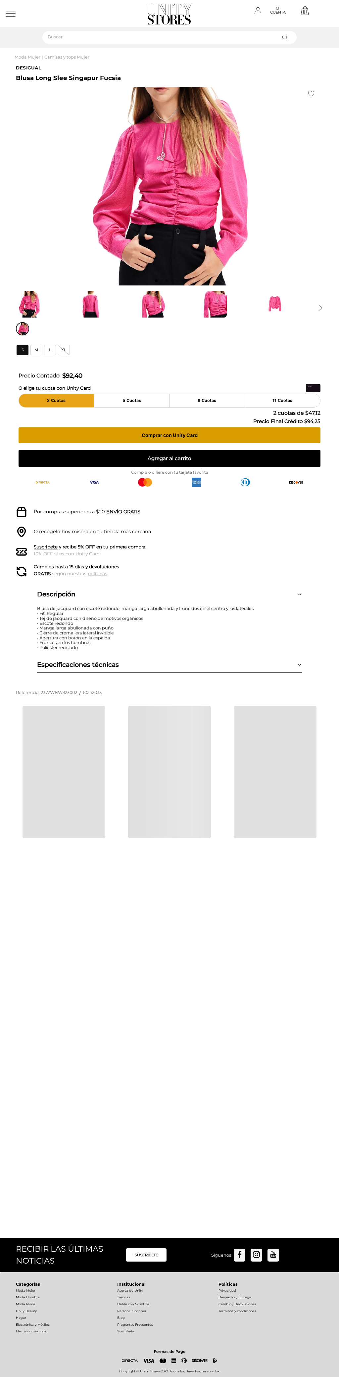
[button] (22, 350)
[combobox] (169, 37)
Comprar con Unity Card (170, 435)
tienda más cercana (127, 532)
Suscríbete (46, 546)
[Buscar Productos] (286, 37)
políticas (97, 573)
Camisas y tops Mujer (66, 57)
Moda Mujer (27, 57)
